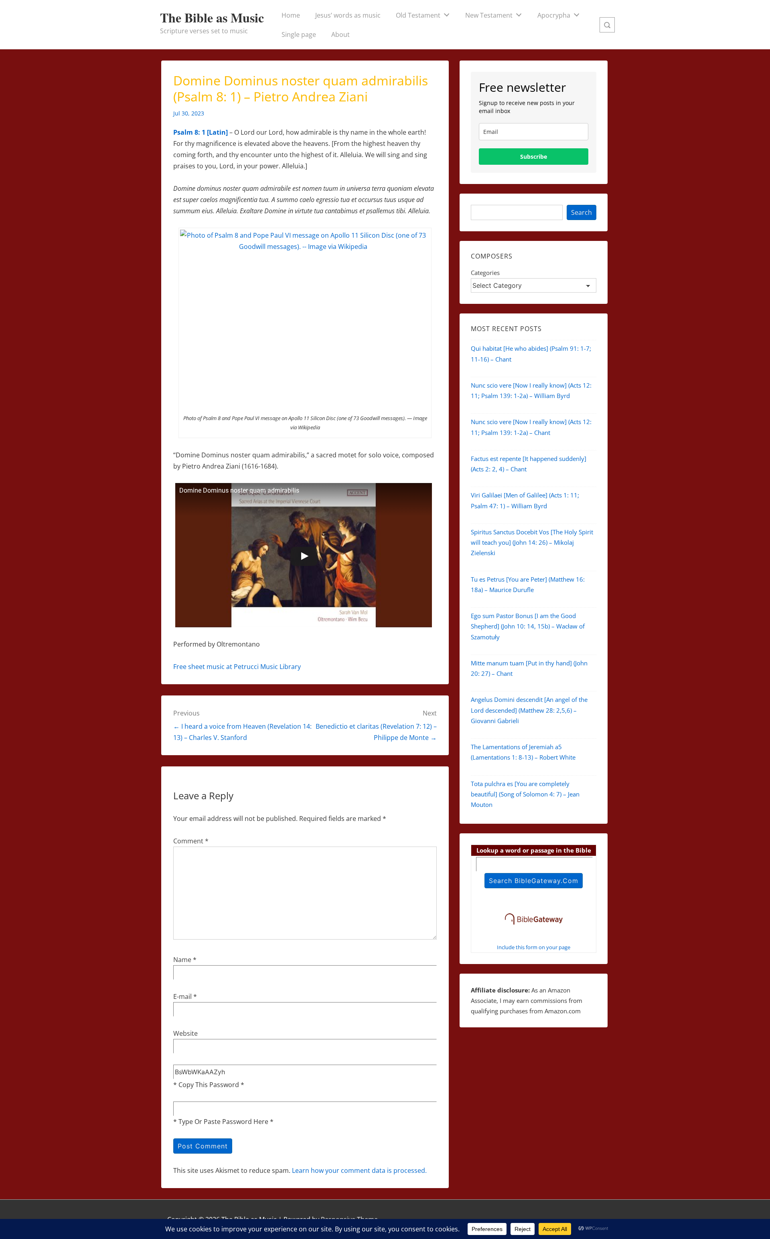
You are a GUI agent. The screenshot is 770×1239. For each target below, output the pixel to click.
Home (291, 15)
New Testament (489, 15)
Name (182, 959)
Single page (299, 34)
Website (185, 1033)
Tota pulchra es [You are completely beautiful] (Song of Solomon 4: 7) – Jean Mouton (525, 794)
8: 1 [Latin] (211, 132)
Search (581, 212)
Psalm (183, 132)
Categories (485, 273)
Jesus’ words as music (348, 15)
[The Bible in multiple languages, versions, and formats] (534, 926)
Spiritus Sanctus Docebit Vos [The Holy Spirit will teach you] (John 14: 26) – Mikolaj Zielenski (532, 542)
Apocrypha (553, 15)
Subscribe (533, 156)
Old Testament (418, 15)
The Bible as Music (212, 17)
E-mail (182, 996)
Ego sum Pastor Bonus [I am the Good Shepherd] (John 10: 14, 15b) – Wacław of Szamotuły (528, 626)
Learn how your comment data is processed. (359, 1170)
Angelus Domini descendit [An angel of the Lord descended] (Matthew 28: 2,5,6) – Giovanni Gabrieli (529, 710)
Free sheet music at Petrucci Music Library (237, 666)
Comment (191, 841)
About (340, 34)
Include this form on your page (533, 947)
